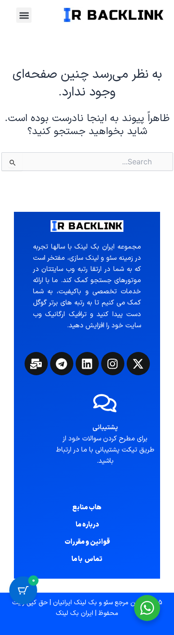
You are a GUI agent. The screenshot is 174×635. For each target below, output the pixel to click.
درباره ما (87, 525)
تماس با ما (87, 559)
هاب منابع (87, 507)
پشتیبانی (105, 427)
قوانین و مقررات (87, 542)
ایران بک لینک (74, 613)
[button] (24, 15)
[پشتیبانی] (104, 403)
